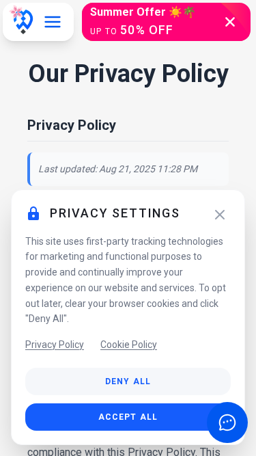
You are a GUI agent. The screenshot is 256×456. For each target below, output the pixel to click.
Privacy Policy (54, 344)
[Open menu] (52, 22)
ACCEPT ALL (128, 417)
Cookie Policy (128, 344)
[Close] (219, 214)
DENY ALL (128, 381)
